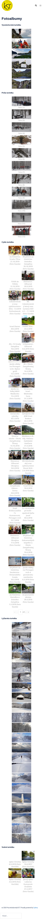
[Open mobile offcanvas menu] (40, 5)
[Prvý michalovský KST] (7, 5)
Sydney (35, 907)
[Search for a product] (36, 5)
